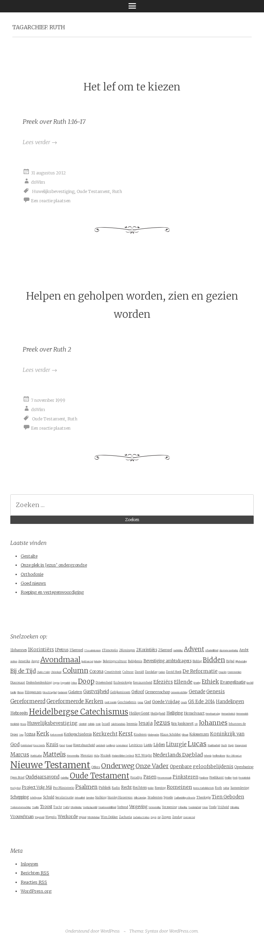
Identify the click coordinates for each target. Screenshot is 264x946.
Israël (106, 723)
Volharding (182, 807)
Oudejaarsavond (42, 777)
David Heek (174, 672)
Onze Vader (152, 766)
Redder (151, 788)
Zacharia (125, 817)
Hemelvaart (194, 713)
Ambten (13, 661)
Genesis (215, 692)
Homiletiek (14, 724)
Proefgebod (15, 788)
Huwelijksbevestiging (53, 191)
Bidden (214, 660)
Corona (96, 671)
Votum (205, 807)
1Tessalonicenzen (92, 650)
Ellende (183, 682)
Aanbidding (178, 650)
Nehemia (207, 755)
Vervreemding (154, 807)
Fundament (62, 692)
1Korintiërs (41, 650)
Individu (91, 724)
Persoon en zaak (164, 777)
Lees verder (40, 142)
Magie (231, 745)
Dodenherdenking (39, 682)
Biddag (197, 661)
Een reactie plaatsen (50, 200)
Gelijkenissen (120, 692)
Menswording (73, 755)
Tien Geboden (228, 797)
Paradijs (136, 777)
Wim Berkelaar (93, 817)
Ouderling (64, 777)
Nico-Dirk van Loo (234, 755)
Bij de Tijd (23, 671)
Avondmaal (60, 659)
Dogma (56, 682)
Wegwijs (51, 817)
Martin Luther (36, 755)
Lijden (159, 744)
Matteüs (54, 754)
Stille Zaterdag (140, 797)
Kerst (126, 733)
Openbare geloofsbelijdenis (201, 767)
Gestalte (29, 556)
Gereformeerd (27, 701)
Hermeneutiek (242, 713)
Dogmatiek (65, 682)
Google (184, 702)
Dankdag (151, 672)
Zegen (153, 817)
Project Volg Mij (37, 787)
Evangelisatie (232, 682)
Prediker (228, 777)
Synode (168, 797)
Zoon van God (189, 817)
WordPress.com (183, 931)
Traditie (35, 807)
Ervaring (197, 682)
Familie (13, 692)
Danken (161, 672)
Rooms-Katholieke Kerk (203, 788)
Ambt (244, 650)
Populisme (203, 777)
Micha (96, 755)
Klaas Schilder (170, 734)
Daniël (139, 672)
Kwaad (69, 745)
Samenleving (239, 787)
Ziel (159, 817)
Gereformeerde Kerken (74, 701)
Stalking (101, 797)
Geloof (137, 691)
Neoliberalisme (218, 755)
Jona (21, 734)
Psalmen (86, 787)
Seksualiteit (80, 797)
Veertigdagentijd (90, 807)
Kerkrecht (105, 734)
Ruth (117, 191)
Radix (116, 787)
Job (196, 724)
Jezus (162, 723)
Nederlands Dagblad (178, 755)
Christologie (56, 672)
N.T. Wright (143, 755)
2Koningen (127, 650)
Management (241, 745)
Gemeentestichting (179, 692)
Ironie (98, 724)
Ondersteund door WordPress (92, 931)
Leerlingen (110, 745)
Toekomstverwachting (20, 807)
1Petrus (61, 649)
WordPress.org (36, 891)
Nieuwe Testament (50, 765)
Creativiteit (112, 672)
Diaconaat (17, 682)
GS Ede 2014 (201, 702)
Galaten (75, 691)
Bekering (98, 661)
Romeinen (179, 787)
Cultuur (128, 672)
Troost (46, 806)
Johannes (213, 723)
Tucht (57, 807)
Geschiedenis (127, 702)
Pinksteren (185, 777)
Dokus (74, 682)
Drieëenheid (104, 682)
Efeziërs (163, 682)
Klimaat (185, 734)
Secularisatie (64, 797)
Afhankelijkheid (211, 650)
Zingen (166, 817)
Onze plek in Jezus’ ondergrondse (54, 565)
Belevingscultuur (115, 661)
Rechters (140, 787)
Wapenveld (39, 817)
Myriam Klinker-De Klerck (123, 755)
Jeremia (132, 723)
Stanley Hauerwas (120, 797)
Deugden (223, 672)
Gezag (140, 702)
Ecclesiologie (122, 682)
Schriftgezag (36, 797)
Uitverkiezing (76, 807)
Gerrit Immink (110, 702)
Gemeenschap (157, 691)
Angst (35, 661)
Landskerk (100, 745)
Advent (194, 649)
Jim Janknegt (182, 723)
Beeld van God (87, 661)
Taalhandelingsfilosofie (184, 797)
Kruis (52, 745)
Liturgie (176, 744)
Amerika (24, 661)
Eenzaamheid (142, 682)
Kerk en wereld (56, 734)
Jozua (29, 734)
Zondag (177, 817)
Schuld (48, 797)
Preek (235, 777)
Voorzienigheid (194, 807)
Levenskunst (122, 745)
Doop (86, 681)
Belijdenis (135, 661)
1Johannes (18, 650)
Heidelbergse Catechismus (78, 712)
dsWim (38, 181)
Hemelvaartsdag (213, 713)
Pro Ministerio (63, 787)
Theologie (203, 797)
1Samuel (76, 650)
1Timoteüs (110, 650)
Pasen (149, 777)
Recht (126, 787)
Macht (224, 745)
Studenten (155, 797)
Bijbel (230, 661)
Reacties (34, 882)
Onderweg (117, 766)
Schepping (19, 797)
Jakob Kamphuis (118, 724)
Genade (197, 692)
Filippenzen (33, 692)
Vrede (213, 807)
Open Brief (17, 777)
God (147, 701)
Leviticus (136, 745)
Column (75, 670)
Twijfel (66, 807)
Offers (95, 767)
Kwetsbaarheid (84, 745)
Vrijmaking (234, 807)
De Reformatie (200, 671)
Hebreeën (19, 713)
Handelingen (230, 702)
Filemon (20, 692)
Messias (86, 755)
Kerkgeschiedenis (78, 734)
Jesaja (146, 723)
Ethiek (210, 681)
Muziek (105, 755)
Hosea (23, 724)
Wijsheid (82, 817)
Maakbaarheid (214, 745)
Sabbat (226, 788)
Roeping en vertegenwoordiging (52, 592)
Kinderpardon (153, 734)
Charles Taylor (43, 672)
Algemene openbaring (228, 650)
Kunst (62, 745)
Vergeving (138, 806)
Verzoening (169, 807)
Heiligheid (158, 713)
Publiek (105, 787)
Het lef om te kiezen (132, 86)
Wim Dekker (109, 817)
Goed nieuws (33, 583)
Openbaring (243, 767)
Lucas (197, 744)
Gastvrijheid (96, 692)
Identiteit (83, 724)
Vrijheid (223, 807)
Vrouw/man (22, 816)
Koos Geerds (39, 745)
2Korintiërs (146, 649)
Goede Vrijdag (166, 701)
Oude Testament (93, 191)
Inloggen (29, 864)
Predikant (216, 777)
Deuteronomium (234, 672)
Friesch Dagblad (50, 692)
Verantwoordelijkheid (107, 807)
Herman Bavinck (228, 713)
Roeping (160, 787)
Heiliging (174, 713)
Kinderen (140, 734)
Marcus (19, 754)
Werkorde (68, 816)
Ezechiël (249, 682)
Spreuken (90, 797)
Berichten (35, 872)
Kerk (42, 733)
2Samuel (165, 650)
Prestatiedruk (244, 777)
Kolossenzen (199, 734)
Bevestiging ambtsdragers (167, 660)
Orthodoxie (32, 574)
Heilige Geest (139, 713)
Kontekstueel (26, 745)
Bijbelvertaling (241, 661)
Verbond (122, 807)
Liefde (148, 745)
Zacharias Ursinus (141, 817)
